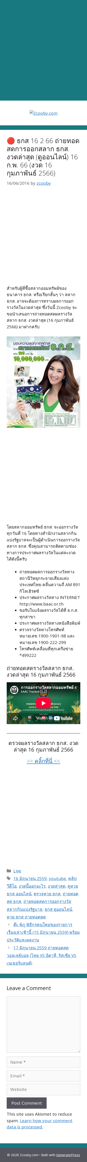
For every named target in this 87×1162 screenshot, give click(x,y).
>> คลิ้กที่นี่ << (43, 761)
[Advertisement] (43, 50)
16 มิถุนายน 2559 (30, 878)
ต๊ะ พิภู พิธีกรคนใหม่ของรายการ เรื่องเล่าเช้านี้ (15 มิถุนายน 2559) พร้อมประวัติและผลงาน (43, 932)
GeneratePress (68, 1155)
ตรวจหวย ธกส (47, 894)
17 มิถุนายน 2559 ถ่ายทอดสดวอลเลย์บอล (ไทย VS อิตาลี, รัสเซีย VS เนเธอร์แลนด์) (41, 955)
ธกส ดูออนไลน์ (58, 909)
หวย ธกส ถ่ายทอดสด (26, 917)
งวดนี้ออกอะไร (32, 886)
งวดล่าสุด (56, 886)
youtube (57, 878)
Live (17, 871)
